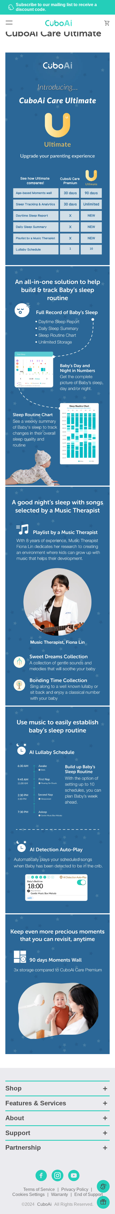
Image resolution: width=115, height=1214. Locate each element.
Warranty (59, 1194)
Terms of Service (39, 1189)
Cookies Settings (28, 1194)
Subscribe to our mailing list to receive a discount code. (56, 7)
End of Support (88, 1194)
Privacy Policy (74, 1189)
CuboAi (44, 1204)
